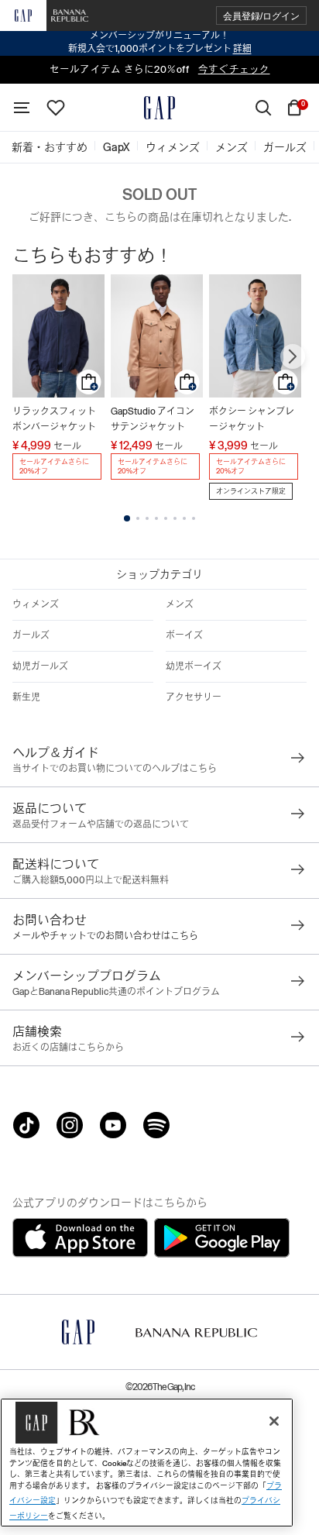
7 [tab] (184, 518)
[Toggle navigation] (21, 107)
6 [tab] (175, 518)
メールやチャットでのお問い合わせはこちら (105, 936)
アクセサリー (193, 697)
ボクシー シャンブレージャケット (251, 419)
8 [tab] (193, 518)
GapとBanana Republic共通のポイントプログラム (116, 991)
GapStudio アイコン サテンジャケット (152, 419)
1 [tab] (127, 518)
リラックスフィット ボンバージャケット (54, 419)
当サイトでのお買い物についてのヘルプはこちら (114, 768)
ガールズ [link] (285, 147)
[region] (146, 1462)
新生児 (26, 697)
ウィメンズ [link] (173, 147)
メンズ (180, 604)
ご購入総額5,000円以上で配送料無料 (90, 880)
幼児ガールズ (40, 666)
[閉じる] (274, 1421)
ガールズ (31, 635)
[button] (261, 16)
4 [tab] (156, 518)
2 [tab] (137, 518)
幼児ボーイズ (193, 666)
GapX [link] (116, 147)
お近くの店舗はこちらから (68, 1047)
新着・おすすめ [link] (49, 147)
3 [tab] (147, 518)
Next (292, 356)
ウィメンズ (35, 604)
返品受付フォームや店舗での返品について (100, 824)
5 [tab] (165, 518)
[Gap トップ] (159, 107)
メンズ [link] (231, 147)
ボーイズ (184, 635)
